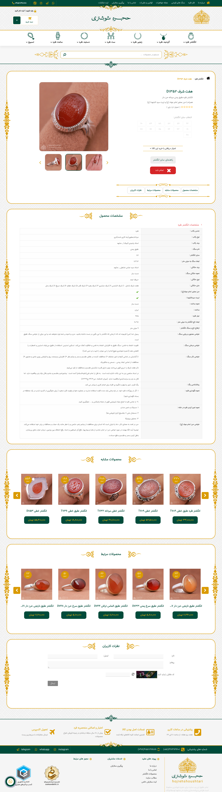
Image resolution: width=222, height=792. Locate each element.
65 (160, 129)
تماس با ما (132, 2)
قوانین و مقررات (145, 2)
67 (141, 129)
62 (187, 123)
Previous (107, 162)
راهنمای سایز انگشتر (163, 160)
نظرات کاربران (136, 190)
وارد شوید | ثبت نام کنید (24, 10)
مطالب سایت (151, 778)
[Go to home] (208, 78)
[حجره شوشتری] (201, 16)
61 (187, 129)
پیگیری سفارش (118, 2)
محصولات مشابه (171, 190)
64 (169, 129)
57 (169, 123)
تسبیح (31, 42)
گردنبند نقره (164, 42)
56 (178, 123)
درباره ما (201, 2)
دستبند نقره (84, 42)
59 (150, 123)
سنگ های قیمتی (178, 2)
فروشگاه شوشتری (208, 3)
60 (141, 123)
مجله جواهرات (162, 2)
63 (178, 129)
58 (160, 123)
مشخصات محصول (190, 190)
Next (40, 162)
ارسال (52, 683)
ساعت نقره (58, 42)
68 (187, 135)
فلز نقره (191, 2)
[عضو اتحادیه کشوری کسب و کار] (23, 775)
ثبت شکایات (103, 2)
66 (151, 129)
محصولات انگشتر (150, 774)
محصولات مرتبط (153, 190)
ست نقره (111, 42)
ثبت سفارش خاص (149, 781)
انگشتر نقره (191, 42)
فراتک (168, 790)
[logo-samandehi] (51, 775)
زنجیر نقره (137, 42)
